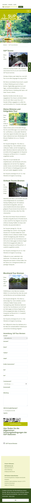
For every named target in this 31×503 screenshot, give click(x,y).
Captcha (5, 413)
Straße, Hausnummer (9, 364)
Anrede (5, 335)
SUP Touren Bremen (13, 45)
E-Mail (5, 358)
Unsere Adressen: (9, 463)
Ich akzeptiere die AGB (10, 410)
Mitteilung (6, 393)
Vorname (5, 341)
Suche (15, 4)
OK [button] (15, 500)
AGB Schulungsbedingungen (10, 408)
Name (5, 347)
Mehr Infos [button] (12, 496)
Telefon (5, 352)
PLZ (4, 370)
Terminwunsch (7, 381)
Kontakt (10, 4)
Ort (4, 375)
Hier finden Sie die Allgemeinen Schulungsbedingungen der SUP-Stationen (15, 431)
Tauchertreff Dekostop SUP (8, 22)
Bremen (5, 45)
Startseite (4, 4)
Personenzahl (6, 387)
